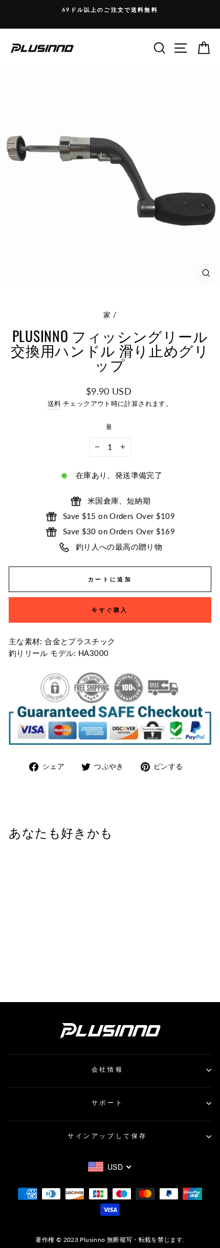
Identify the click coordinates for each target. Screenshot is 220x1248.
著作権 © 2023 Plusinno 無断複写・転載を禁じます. (109, 1239)
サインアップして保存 (107, 1136)
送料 (54, 403)
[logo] (42, 47)
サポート (107, 1102)
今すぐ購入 (110, 609)
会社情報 (107, 1069)
